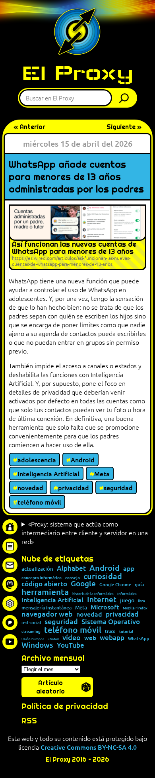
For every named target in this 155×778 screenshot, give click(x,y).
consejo (72, 578)
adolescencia (36, 459)
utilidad (53, 638)
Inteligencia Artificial (48, 473)
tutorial (126, 631)
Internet (101, 599)
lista (141, 601)
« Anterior (29, 127)
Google (83, 583)
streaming (31, 631)
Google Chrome (115, 584)
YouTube (70, 645)
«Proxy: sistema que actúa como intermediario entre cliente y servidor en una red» (84, 532)
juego (127, 600)
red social (31, 622)
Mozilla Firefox (135, 608)
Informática (127, 593)
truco (110, 631)
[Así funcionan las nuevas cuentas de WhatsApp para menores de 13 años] (77, 237)
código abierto (44, 584)
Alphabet (71, 568)
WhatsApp (138, 638)
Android (83, 459)
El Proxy (77, 72)
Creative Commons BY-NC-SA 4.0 (89, 747)
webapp (112, 638)
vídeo (71, 637)
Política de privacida (62, 706)
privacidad (73, 487)
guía (139, 584)
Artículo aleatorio (50, 687)
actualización (37, 569)
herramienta (45, 591)
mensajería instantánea (46, 607)
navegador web (47, 613)
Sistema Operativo (110, 622)
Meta (102, 473)
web (90, 638)
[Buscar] (126, 97)
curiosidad (102, 576)
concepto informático (41, 578)
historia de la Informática (93, 593)
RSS (29, 720)
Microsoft (105, 607)
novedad (30, 487)
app (129, 568)
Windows (37, 645)
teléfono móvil (39, 501)
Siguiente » (124, 127)
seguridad (118, 487)
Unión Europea (32, 638)
